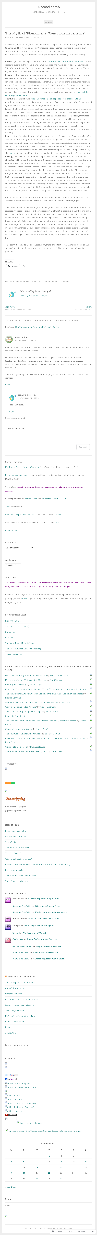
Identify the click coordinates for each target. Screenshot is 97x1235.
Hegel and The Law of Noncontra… (44, 918)
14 (37, 1167)
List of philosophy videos (17, 475)
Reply (7, 384)
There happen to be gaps (16, 881)
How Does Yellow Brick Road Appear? (18, 308)
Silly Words (10, 842)
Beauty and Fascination (16, 831)
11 (86, 1161)
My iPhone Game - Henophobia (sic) (22, 467)
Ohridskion (10, 632)
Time (7, 506)
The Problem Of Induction (17, 847)
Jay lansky (18, 939)
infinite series (30, 498)
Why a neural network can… (48, 906)
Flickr (25, 598)
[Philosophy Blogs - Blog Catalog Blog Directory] (28, 1131)
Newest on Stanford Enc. (21, 976)
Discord (16, 933)
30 (61, 1178)
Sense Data (10, 1033)
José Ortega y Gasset (15, 1010)
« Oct (7, 1187)
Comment (83, 447)
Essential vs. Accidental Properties (21, 999)
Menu (49, 22)
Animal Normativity (14, 988)
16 (61, 1167)
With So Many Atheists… (16, 836)
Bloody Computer (13, 621)
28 (37, 1178)
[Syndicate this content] (6, 976)
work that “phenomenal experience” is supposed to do (56, 98)
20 (24, 1173)
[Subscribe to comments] (6, 1067)
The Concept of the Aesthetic (19, 982)
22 (49, 1173)
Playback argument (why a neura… (44, 898)
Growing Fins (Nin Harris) (17, 626)
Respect (9, 1027)
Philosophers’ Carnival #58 (82, 308)
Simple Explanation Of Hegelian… (40, 925)
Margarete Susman (14, 993)
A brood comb (48, 7)
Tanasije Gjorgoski (27, 395)
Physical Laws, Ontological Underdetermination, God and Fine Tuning (37, 864)
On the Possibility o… (22, 946)
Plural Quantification (14, 1021)
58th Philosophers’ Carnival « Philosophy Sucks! (37, 327)
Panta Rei (9, 637)
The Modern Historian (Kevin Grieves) (23, 648)
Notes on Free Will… (22, 906)
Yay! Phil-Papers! (13, 853)
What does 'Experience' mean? (19, 514)
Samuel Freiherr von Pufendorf (19, 1005)
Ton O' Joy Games (13, 654)
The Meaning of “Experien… (36, 933)
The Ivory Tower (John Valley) (19, 643)
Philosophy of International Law (20, 1016)
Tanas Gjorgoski (34, 38)
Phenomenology (51, 281)
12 (11, 1167)
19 (11, 1173)
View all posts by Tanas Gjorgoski (34, 295)
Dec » (13, 1187)
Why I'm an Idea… (21, 952)
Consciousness (22, 281)
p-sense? (58, 514)
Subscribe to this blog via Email (66, 1131)
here (57, 522)
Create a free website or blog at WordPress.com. (48, 1228)
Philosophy (65, 281)
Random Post (11, 530)
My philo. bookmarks (17, 1044)
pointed (13, 153)
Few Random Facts (14, 870)
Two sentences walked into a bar (20, 875)
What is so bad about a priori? (18, 859)
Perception (36, 281)
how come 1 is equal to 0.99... (55, 498)
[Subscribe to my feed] (6, 1063)
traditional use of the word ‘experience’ (65, 61)
